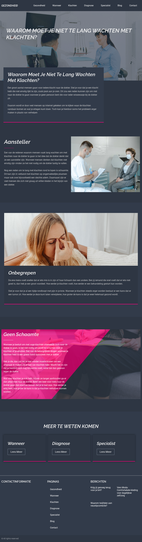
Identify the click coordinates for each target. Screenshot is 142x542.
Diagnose (88, 5)
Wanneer (56, 5)
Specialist (105, 5)
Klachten (72, 5)
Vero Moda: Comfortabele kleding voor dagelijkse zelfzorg (127, 491)
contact (133, 5)
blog (120, 5)
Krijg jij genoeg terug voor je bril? (101, 488)
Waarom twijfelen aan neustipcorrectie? (101, 504)
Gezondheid (9, 5)
